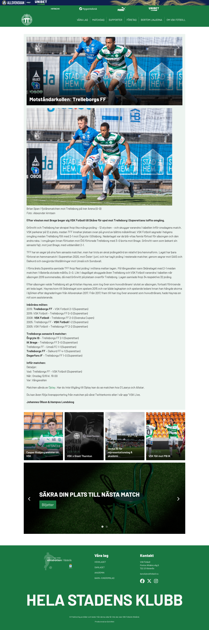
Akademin (99, 572)
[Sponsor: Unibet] (41, 3)
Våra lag (82, 20)
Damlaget (100, 567)
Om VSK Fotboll (176, 20)
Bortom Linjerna (151, 20)
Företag (131, 20)
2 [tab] (106, 526)
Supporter (115, 20)
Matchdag (98, 20)
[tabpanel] (104, 498)
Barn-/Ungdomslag (104, 577)
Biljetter (48, 504)
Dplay (52, 387)
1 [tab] (102, 526)
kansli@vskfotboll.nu (149, 573)
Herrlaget (100, 561)
